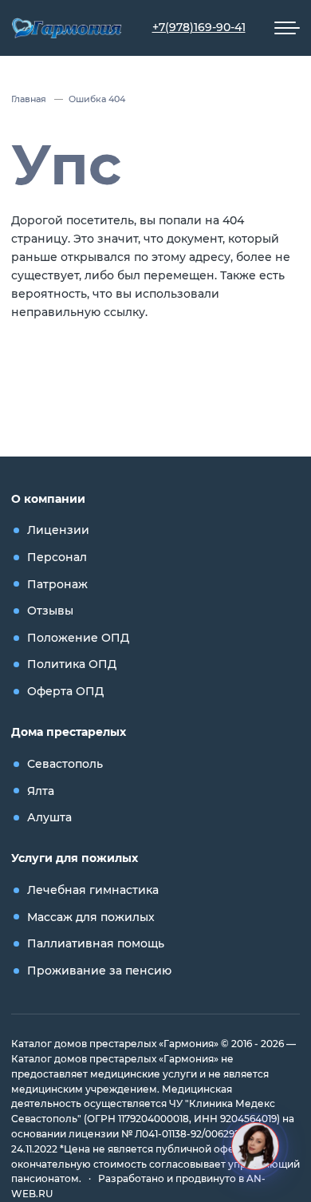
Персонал (57, 557)
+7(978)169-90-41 (199, 27)
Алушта (49, 817)
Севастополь (65, 764)
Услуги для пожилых (74, 858)
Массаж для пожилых (91, 917)
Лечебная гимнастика (93, 890)
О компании (48, 499)
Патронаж (57, 584)
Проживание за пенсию (99, 970)
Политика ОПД (71, 664)
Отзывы (50, 610)
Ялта (40, 791)
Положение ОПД (78, 638)
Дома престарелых (68, 732)
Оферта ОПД (65, 691)
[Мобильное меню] (287, 28)
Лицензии (58, 530)
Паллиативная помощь (95, 943)
